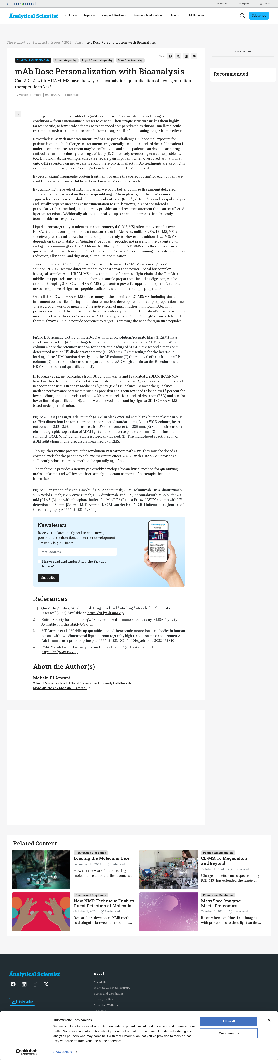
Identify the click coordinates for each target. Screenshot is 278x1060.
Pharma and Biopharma (33, 60)
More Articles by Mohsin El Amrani (60, 688)
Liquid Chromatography (97, 60)
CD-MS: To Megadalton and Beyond (224, 861)
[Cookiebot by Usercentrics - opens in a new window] (26, 1052)
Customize (226, 1033)
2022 (67, 42)
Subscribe (48, 578)
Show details (62, 1052)
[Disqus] (106, 767)
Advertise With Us (106, 1005)
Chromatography (66, 60)
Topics (88, 15)
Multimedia (196, 15)
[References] (18, 114)
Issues (56, 42)
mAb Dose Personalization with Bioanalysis (120, 42)
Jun (78, 42)
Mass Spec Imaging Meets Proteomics (221, 903)
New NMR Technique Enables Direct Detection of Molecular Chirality (104, 903)
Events (175, 15)
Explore (69, 15)
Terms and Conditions (108, 993)
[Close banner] (269, 1020)
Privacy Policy (103, 999)
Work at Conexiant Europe (112, 987)
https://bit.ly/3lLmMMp (105, 613)
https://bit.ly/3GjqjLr (77, 624)
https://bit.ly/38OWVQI (60, 652)
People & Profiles (113, 15)
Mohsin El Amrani (30, 95)
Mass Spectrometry (130, 60)
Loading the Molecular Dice (101, 858)
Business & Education (148, 15)
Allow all (229, 1021)
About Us (100, 982)
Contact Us (101, 1011)
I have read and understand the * (74, 563)
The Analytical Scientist (27, 42)
